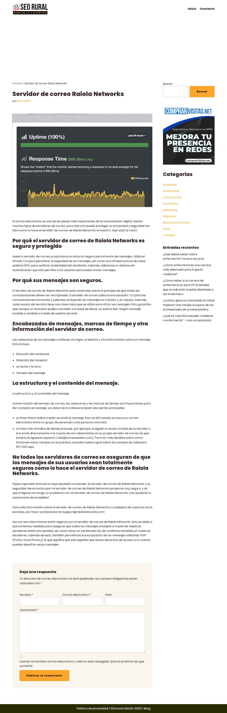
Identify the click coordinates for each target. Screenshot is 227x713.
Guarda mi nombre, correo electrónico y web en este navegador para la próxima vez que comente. (82, 663)
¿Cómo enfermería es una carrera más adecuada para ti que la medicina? (187, 269)
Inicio (192, 9)
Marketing (170, 210)
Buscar (168, 84)
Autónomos (171, 191)
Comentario (29, 610)
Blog (147, 708)
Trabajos (169, 235)
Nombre (26, 595)
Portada (17, 83)
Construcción (172, 197)
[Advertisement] (113, 44)
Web (108, 595)
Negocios (169, 216)
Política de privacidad (92, 708)
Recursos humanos (176, 223)
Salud (166, 229)
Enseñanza (170, 204)
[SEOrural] (30, 9)
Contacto (207, 9)
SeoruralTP (24, 101)
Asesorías (170, 185)
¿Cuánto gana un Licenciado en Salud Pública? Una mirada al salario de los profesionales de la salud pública (189, 305)
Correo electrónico (76, 595)
